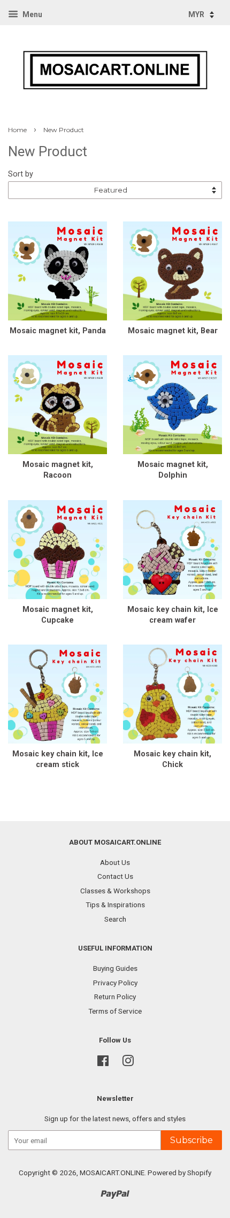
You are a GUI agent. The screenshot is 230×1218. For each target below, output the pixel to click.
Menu (31, 14)
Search (115, 919)
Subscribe (191, 1140)
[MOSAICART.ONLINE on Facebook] (103, 1063)
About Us (115, 862)
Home (17, 130)
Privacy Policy (115, 982)
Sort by (20, 174)
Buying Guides (115, 968)
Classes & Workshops (115, 890)
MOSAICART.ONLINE (112, 1172)
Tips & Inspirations (115, 904)
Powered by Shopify (179, 1172)
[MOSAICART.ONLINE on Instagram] (128, 1063)
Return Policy (115, 996)
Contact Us (115, 876)
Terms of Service (115, 1011)
